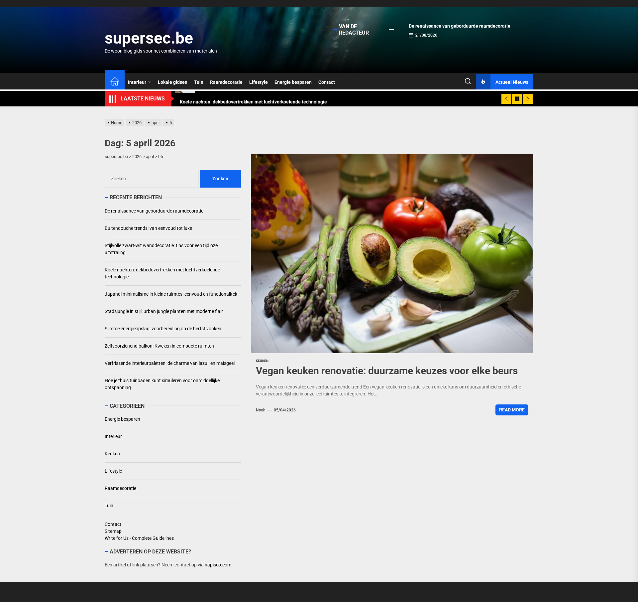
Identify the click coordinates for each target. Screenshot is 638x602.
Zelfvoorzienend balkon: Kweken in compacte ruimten (159, 346)
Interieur (137, 82)
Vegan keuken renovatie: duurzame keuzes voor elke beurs (387, 370)
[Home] (115, 82)
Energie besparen (293, 82)
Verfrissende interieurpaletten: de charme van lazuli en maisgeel (170, 363)
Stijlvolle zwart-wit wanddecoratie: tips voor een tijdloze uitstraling (161, 249)
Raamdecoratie (226, 82)
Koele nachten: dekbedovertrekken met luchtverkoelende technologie (162, 273)
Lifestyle (258, 82)
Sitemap (113, 531)
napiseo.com (218, 564)
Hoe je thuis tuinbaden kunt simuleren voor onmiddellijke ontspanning (162, 384)
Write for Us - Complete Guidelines (139, 538)
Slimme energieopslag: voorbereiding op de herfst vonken (163, 328)
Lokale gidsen (172, 82)
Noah (261, 410)
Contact (326, 82)
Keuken (262, 361)
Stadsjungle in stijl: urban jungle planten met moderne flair (164, 311)
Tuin (198, 82)
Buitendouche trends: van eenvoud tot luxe (148, 228)
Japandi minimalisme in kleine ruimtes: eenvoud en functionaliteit (171, 294)
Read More (512, 409)
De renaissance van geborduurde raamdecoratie (459, 26)
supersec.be (149, 38)
